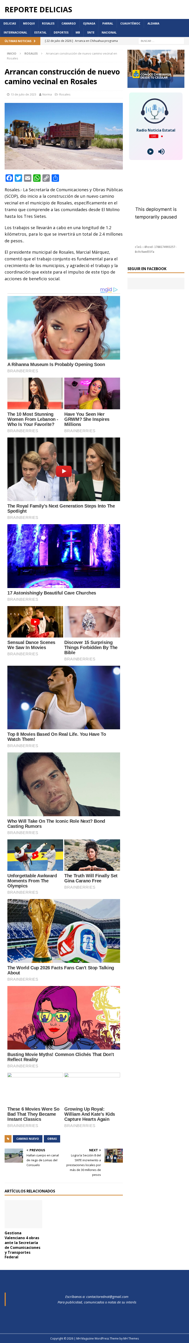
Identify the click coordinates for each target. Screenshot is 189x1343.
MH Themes (131, 1338)
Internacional (15, 32)
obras (52, 1139)
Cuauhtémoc (130, 23)
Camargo (69, 23)
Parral (107, 23)
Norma (47, 94)
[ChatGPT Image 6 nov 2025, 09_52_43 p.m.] (155, 85)
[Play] (150, 151)
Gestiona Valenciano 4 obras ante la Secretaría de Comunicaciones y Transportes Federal (22, 1245)
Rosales (48, 23)
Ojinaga (89, 23)
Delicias (9, 23)
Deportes (61, 32)
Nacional (109, 32)
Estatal (40, 32)
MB (78, 32)
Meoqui (29, 23)
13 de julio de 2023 (23, 94)
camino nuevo (27, 1139)
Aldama (153, 23)
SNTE (90, 32)
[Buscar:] (161, 41)
